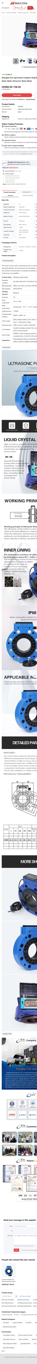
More (3, 1351)
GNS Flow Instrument (23, 1300)
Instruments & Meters (11, 12)
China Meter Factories (9, 1335)
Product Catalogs (26, 1296)
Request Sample (30, 99)
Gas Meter (28, 1322)
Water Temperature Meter (10, 1343)
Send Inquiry (17, 95)
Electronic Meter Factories (25, 1335)
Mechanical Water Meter (9, 1327)
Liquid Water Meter (25, 1343)
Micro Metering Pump (7, 1303)
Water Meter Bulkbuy (8, 1348)
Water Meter (33, 12)
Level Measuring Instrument (24, 1303)
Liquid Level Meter (17, 1322)
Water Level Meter (23, 1339)
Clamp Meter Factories (9, 1339)
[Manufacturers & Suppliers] (18, 3)
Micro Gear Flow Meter (8, 1300)
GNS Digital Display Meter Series (25, 1306)
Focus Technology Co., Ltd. (21, 1357)
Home (3, 12)
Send (16, 1250)
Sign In (4, 184)
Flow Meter (6, 1322)
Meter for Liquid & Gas (23, 12)
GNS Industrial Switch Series (9, 1306)
